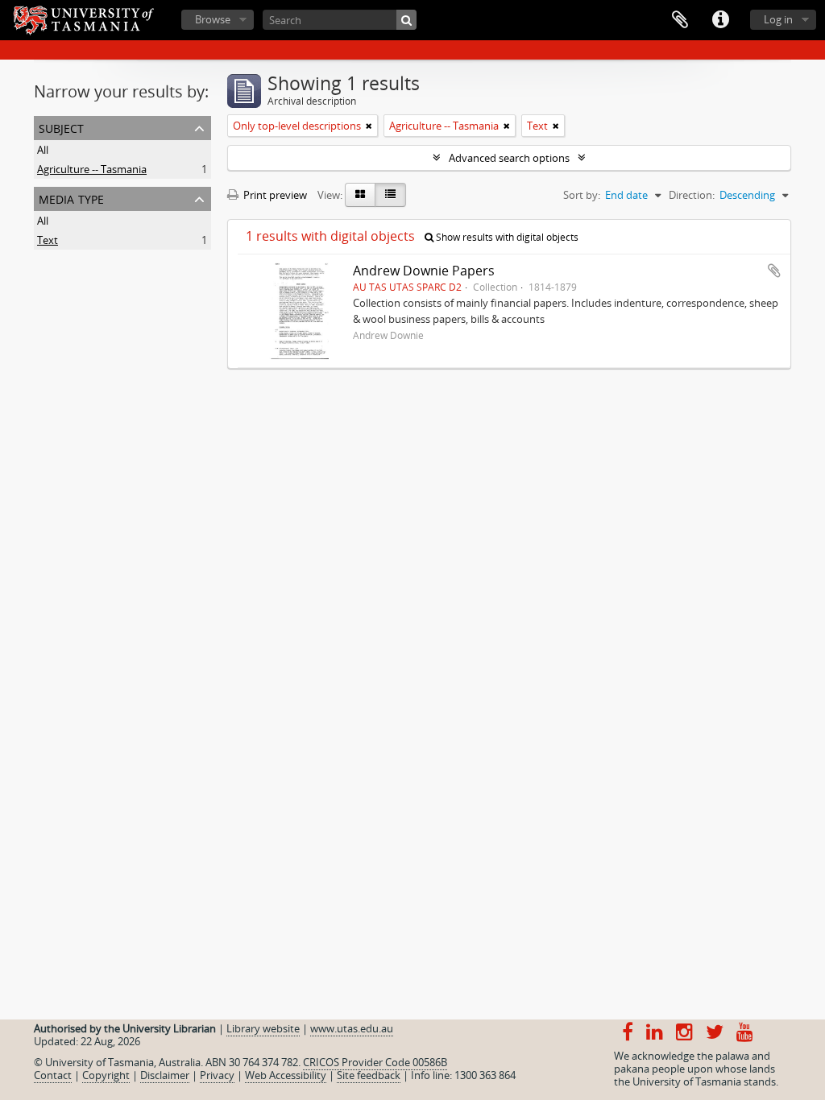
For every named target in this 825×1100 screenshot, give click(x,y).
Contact (53, 1075)
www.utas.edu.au (351, 1028)
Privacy (217, 1075)
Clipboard (680, 20)
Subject (61, 127)
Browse (212, 19)
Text (47, 240)
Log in (778, 19)
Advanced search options (509, 158)
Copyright (106, 1075)
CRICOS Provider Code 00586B (375, 1062)
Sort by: (581, 195)
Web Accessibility (285, 1075)
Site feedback (368, 1075)
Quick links (720, 20)
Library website (263, 1028)
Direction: (692, 195)
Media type (71, 198)
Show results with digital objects (505, 237)
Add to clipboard (774, 271)
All (42, 150)
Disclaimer (164, 1075)
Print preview (274, 195)
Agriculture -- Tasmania (92, 169)
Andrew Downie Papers (424, 270)
